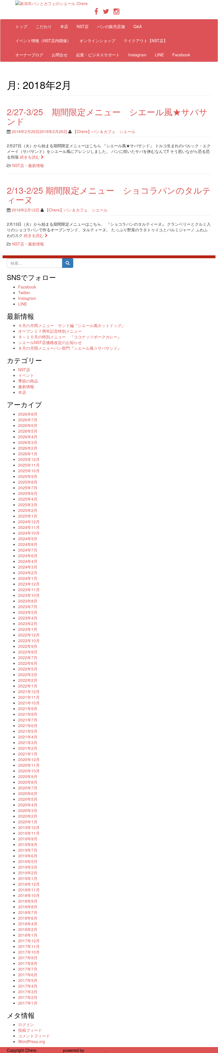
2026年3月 (27, 442)
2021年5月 (27, 731)
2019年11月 (29, 833)
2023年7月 (27, 606)
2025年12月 (29, 459)
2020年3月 (27, 810)
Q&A (137, 26)
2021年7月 (27, 720)
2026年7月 (27, 419)
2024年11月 (29, 527)
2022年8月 (27, 652)
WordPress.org (31, 1041)
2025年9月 (27, 476)
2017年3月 (27, 991)
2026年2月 (27, 448)
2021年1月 (27, 754)
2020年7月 (27, 788)
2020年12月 (29, 759)
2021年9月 (27, 708)
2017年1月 (27, 1003)
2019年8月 (27, 844)
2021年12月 (29, 691)
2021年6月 (27, 725)
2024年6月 (27, 555)
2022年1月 (27, 686)
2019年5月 (27, 861)
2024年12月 (29, 521)
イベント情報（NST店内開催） (43, 40)
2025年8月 (27, 482)
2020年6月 (27, 793)
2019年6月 (27, 855)
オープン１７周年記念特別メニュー (50, 331)
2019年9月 (27, 838)
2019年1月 (27, 878)
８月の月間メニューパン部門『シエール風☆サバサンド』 (69, 348)
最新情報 (36, 165)
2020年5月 (27, 799)
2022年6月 (27, 663)
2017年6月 (27, 974)
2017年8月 (27, 963)
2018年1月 (27, 935)
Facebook (181, 54)
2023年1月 (27, 629)
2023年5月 (27, 612)
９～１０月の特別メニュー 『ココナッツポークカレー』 (69, 336)
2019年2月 (27, 872)
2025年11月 (29, 465)
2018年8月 (27, 906)
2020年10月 (29, 771)
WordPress (95, 1050)
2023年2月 (27, 623)
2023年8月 (27, 601)
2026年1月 (27, 453)
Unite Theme (50, 1050)
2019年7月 (27, 850)
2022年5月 (27, 669)
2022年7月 (27, 657)
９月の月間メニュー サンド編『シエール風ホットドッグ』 (71, 325)
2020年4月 (27, 805)
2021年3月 (27, 742)
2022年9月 (27, 646)
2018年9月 (27, 901)
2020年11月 (29, 765)
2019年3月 (27, 867)
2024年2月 (27, 572)
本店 (64, 26)
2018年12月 (29, 884)
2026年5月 (27, 431)
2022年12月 (29, 635)
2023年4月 (27, 618)
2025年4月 (27, 499)
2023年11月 (29, 589)
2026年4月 (27, 436)
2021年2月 (27, 748)
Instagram (137, 54)
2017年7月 (27, 969)
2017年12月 (29, 940)
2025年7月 (27, 487)
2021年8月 (27, 714)
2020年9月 (27, 776)
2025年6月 (27, 493)
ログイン (26, 1024)
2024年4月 (27, 561)
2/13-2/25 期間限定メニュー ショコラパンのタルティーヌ (109, 195)
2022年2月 (27, 680)
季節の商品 (28, 381)
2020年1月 (27, 822)
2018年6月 (27, 918)
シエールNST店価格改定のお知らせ (50, 342)
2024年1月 (27, 578)
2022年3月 (27, 674)
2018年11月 (29, 889)
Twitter (24, 292)
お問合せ (60, 54)
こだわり (44, 26)
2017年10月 (29, 952)
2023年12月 (29, 584)
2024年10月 (29, 533)
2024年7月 (27, 550)
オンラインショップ (97, 40)
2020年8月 (27, 782)
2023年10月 (29, 595)
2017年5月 (27, 980)
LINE (159, 54)
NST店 (83, 26)
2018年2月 (27, 929)
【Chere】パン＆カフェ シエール (104, 131)
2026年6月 (27, 425)
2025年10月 (29, 470)
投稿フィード (30, 1030)
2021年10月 (29, 703)
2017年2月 (27, 997)
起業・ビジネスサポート (98, 54)
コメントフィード (34, 1036)
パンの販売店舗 (111, 26)
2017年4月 (27, 986)
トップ (21, 26)
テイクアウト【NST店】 (145, 40)
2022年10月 (29, 640)
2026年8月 (27, 414)
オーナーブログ (29, 54)
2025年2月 (27, 510)
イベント (26, 375)
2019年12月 (29, 827)
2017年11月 (29, 946)
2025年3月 (27, 504)
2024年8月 (27, 544)
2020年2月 (27, 816)
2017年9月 (27, 957)
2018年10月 (29, 895)
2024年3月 (27, 567)
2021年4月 (27, 737)
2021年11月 (29, 697)
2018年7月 (27, 912)
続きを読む (30, 157)
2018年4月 (27, 923)
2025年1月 (27, 516)
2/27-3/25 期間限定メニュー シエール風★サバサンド (107, 116)
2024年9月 (27, 538)
